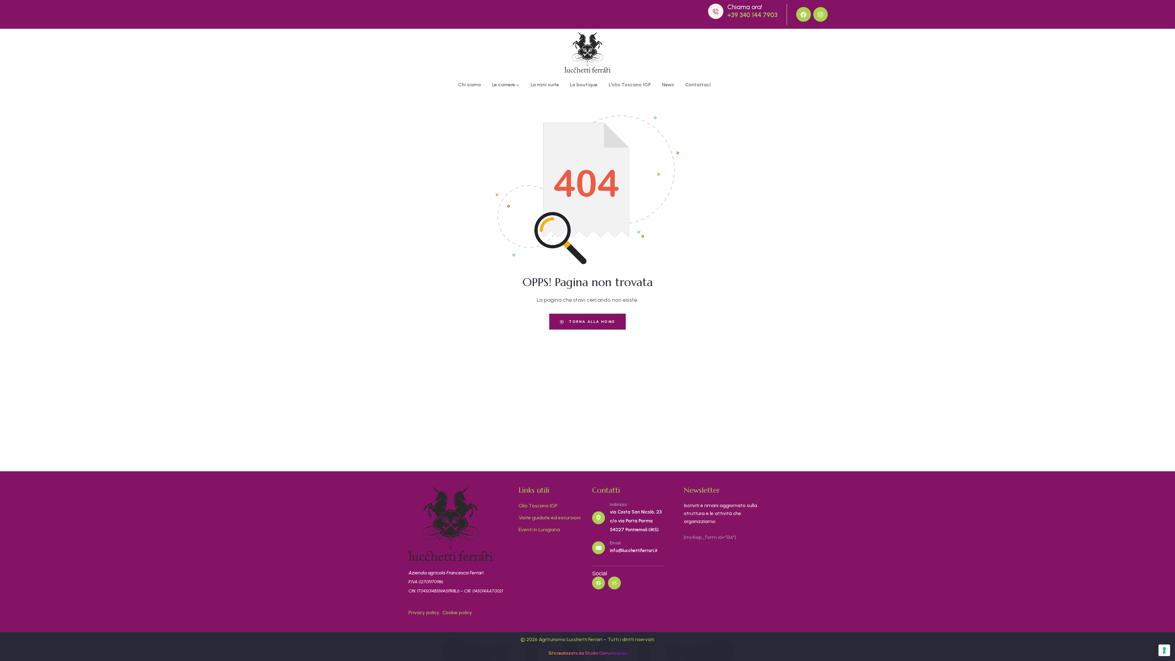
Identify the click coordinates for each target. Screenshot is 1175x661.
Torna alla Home (591, 321)
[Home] (587, 52)
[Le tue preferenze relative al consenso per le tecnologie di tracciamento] (1164, 650)
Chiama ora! (744, 7)
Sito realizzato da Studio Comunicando (587, 653)
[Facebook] (803, 14)
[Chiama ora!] (715, 11)
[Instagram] (820, 14)
